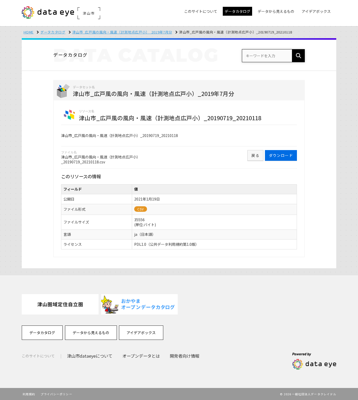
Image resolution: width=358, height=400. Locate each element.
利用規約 (29, 394)
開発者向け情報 (184, 356)
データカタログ (53, 32)
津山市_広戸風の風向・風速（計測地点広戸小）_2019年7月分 (122, 32)
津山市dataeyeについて (89, 356)
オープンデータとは (141, 356)
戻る (255, 155)
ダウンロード (281, 155)
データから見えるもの (91, 332)
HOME (29, 32)
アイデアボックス (141, 332)
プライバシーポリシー (56, 394)
